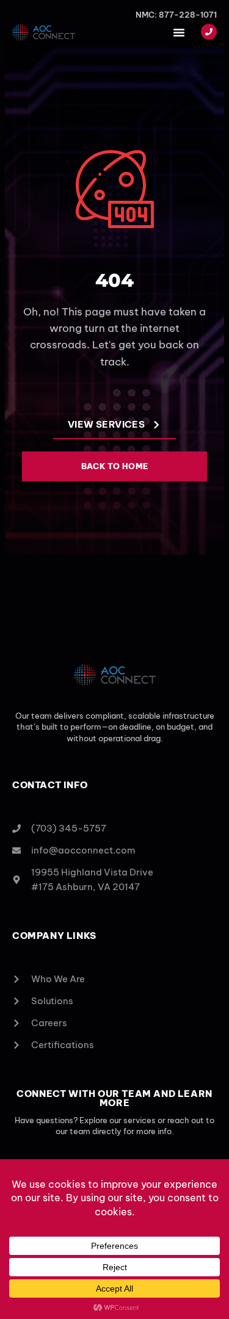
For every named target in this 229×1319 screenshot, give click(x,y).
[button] (179, 32)
